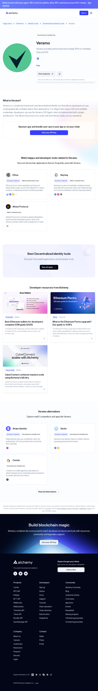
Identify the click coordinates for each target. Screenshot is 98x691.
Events (68, 606)
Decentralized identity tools (53, 23)
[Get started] (49, 4)
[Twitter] (15, 573)
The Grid (47, 508)
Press (41, 640)
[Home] (12, 13)
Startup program (72, 614)
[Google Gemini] (36, 675)
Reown (89, 508)
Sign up (42, 587)
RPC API (16, 591)
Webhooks (17, 603)
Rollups (16, 595)
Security (16, 655)
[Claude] (47, 674)
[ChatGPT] (33, 675)
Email (41, 644)
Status (42, 591)
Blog (67, 591)
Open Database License (64, 508)
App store (69, 603)
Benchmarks (44, 614)
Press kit (16, 651)
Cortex (16, 587)
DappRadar (82, 508)
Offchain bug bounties (74, 618)
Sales (41, 636)
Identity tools (33, 23)
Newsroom (17, 648)
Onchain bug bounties (74, 622)
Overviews (69, 599)
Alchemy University (73, 587)
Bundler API (17, 618)
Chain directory (45, 610)
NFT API (16, 599)
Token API (17, 614)
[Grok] (51, 674)
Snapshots (43, 618)
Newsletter (69, 610)
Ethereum (20, 23)
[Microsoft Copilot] (44, 675)
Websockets (18, 606)
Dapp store (7, 23)
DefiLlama (75, 508)
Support (42, 599)
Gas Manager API (20, 622)
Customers (17, 644)
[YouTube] (26, 573)
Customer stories (72, 595)
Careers (16, 640)
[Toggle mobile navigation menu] (91, 13)
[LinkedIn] (20, 573)
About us (16, 636)
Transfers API (18, 610)
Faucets (42, 603)
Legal (15, 659)
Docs (41, 595)
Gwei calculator (45, 606)
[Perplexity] (40, 675)
